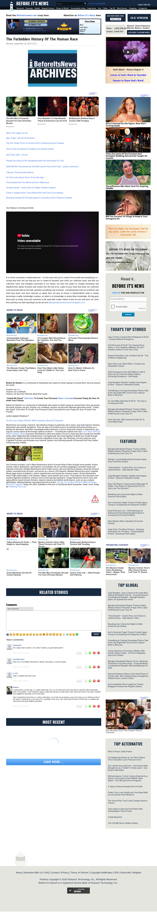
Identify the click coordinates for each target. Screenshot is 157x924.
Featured (20, 8)
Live (99, 8)
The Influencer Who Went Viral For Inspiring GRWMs (127, 187)
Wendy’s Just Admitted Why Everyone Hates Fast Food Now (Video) (127, 460)
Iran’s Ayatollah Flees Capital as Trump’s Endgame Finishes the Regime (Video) (126, 685)
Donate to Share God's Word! (128, 80)
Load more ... (53, 762)
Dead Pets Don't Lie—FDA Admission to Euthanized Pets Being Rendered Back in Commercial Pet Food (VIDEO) (126, 513)
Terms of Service (79, 872)
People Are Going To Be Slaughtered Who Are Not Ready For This (35, 161)
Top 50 (112, 8)
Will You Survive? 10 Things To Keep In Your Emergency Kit (127, 217)
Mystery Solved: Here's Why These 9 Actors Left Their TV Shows (51, 544)
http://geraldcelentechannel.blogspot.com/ (67, 302)
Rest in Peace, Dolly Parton (120, 752)
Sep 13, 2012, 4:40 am (20, 706)
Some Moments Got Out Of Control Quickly (19, 574)
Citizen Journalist (65, 398)
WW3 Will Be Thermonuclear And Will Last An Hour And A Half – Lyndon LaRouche (42, 167)
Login (140, 5)
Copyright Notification (101, 872)
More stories (41, 31)
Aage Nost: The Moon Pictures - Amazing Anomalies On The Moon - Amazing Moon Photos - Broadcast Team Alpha (126, 531)
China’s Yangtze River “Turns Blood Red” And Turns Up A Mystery (34, 193)
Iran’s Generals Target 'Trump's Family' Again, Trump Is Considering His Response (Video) (128, 504)
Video (105, 8)
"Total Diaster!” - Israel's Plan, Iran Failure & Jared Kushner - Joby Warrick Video (127, 469)
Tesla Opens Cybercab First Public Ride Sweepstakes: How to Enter (125, 810)
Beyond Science (48, 8)
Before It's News (32, 3)
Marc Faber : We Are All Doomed (20, 138)
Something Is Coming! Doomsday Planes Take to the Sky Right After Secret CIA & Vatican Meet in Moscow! (128, 393)
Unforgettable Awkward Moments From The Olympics (20, 339)
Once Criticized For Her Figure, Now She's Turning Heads (126, 124)
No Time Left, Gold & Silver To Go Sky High (25, 177)
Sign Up (147, 5)
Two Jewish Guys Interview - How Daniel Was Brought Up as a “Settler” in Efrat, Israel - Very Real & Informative (128, 768)
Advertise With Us (33, 872)
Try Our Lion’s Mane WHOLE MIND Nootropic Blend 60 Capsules (34, 421)
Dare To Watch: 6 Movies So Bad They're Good (81, 369)
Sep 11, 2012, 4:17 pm (20, 653)
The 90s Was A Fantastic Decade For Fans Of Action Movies (53, 574)
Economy (29, 8)
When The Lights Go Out (17, 133)
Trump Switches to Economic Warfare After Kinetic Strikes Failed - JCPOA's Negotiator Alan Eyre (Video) (127, 653)
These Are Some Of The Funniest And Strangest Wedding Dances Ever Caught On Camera (126, 155)
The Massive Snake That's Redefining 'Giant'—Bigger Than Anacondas (115, 571)
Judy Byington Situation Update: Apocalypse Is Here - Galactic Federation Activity (127, 383)
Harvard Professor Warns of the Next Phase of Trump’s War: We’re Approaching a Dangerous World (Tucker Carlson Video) (128, 676)
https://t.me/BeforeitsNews (119, 262)
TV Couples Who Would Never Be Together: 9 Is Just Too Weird (51, 340)
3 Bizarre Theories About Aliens (20, 172)
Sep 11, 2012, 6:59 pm (20, 681)
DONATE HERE (115, 19)
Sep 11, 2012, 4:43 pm (20, 667)
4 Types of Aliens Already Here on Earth (125, 786)
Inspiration (91, 8)
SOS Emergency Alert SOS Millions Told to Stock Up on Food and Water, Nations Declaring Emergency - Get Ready (126, 374)
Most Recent (122, 8)
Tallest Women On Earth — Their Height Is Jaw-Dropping (22, 543)
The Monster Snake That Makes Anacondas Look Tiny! (21, 369)
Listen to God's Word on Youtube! (128, 75)
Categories (142, 8)
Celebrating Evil (115, 817)
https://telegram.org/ (140, 254)
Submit (128, 314)
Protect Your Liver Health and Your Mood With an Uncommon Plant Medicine (128, 793)
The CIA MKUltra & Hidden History (123, 823)
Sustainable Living (78, 8)
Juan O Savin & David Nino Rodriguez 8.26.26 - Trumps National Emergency (128, 338)
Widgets (137, 872)
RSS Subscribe (123, 872)
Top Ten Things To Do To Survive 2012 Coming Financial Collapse (35, 143)
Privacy (65, 872)
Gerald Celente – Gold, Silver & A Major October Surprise (31, 188)
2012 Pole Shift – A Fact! (16, 155)
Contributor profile (29, 31)
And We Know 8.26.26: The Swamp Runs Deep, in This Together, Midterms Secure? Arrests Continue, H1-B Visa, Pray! (126, 347)
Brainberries (12, 335)
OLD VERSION (139, 18)
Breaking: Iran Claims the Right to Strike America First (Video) (125, 495)
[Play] (128, 52)
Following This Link (17, 487)
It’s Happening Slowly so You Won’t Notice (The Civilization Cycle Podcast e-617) (126, 759)
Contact (55, 872)
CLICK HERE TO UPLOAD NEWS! (139, 33)
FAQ (46, 872)
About (19, 872)
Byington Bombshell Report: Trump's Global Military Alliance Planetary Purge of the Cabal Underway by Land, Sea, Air (127, 411)
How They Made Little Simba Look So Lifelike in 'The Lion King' (50, 370)
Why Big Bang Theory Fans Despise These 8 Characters (124, 731)
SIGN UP (116, 292)
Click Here (29, 398)
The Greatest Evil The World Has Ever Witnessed (27, 182)
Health (37, 8)
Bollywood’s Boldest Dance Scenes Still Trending (83, 543)
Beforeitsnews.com (27, 15)
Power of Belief (62, 8)
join (18, 389)
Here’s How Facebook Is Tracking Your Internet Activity (30, 149)
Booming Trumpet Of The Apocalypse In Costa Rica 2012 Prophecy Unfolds (39, 198)
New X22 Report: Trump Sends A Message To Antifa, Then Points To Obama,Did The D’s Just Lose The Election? (128, 486)
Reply (79, 653)
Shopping (132, 8)
